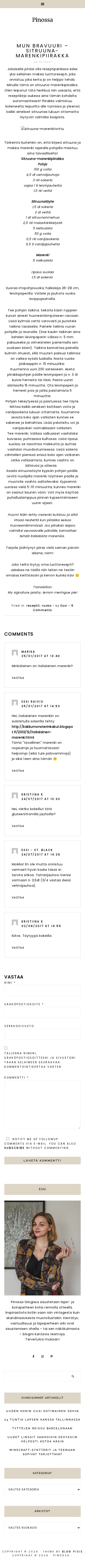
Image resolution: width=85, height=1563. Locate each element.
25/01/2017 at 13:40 (41, 656)
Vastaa (18, 677)
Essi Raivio (33, 701)
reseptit (33, 605)
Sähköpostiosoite (24, 1004)
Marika (28, 652)
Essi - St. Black (37, 850)
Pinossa (42, 20)
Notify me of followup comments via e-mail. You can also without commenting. (40, 1143)
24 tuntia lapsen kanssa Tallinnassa (42, 1419)
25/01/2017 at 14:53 (41, 706)
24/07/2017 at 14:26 (41, 854)
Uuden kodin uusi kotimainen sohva (42, 1411)
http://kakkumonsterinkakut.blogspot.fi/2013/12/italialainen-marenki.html (42, 732)
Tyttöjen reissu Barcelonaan (42, 1428)
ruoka (47, 605)
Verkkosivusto (19, 1026)
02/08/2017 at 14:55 (41, 926)
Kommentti (16, 1077)
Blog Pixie (72, 1551)
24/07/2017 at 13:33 (41, 799)
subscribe (14, 1148)
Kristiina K (32, 794)
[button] (42, 4)
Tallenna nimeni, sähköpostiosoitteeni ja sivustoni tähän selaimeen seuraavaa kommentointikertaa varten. (40, 1060)
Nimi (10, 983)
